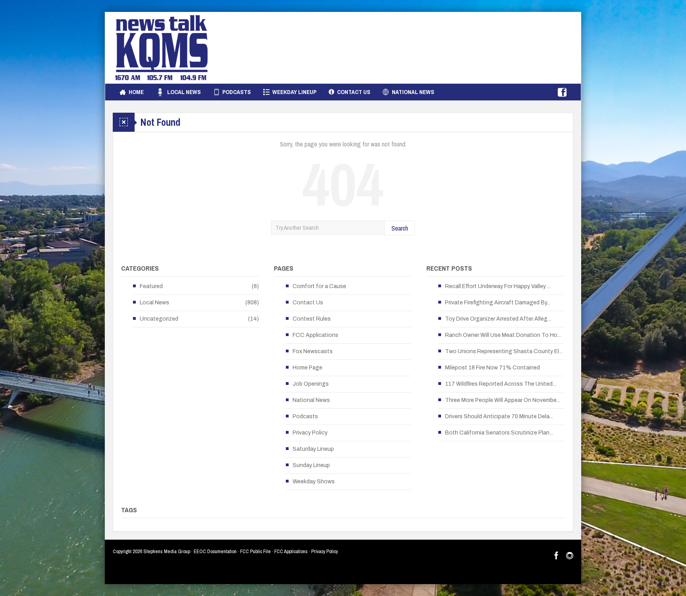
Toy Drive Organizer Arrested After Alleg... (498, 319)
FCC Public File (255, 551)
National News (413, 92)
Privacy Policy (310, 433)
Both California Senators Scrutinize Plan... (499, 433)
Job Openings (311, 384)
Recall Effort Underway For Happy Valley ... (498, 286)
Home (136, 92)
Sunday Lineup (311, 465)
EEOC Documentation (215, 551)
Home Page (307, 368)
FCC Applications (315, 335)
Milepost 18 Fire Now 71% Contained (492, 368)
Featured (151, 286)
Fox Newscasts (313, 351)
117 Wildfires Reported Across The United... (500, 384)
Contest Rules (312, 319)
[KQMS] (161, 47)
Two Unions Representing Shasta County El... (504, 351)
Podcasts (236, 92)
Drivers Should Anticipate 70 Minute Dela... (499, 416)
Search (399, 228)
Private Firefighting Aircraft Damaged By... (497, 303)
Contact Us (353, 92)
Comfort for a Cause (319, 286)
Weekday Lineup (294, 92)
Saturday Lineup (313, 449)
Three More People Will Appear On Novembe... (502, 400)
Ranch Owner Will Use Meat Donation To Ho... (503, 335)
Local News (184, 92)
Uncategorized (159, 319)
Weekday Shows (314, 481)
